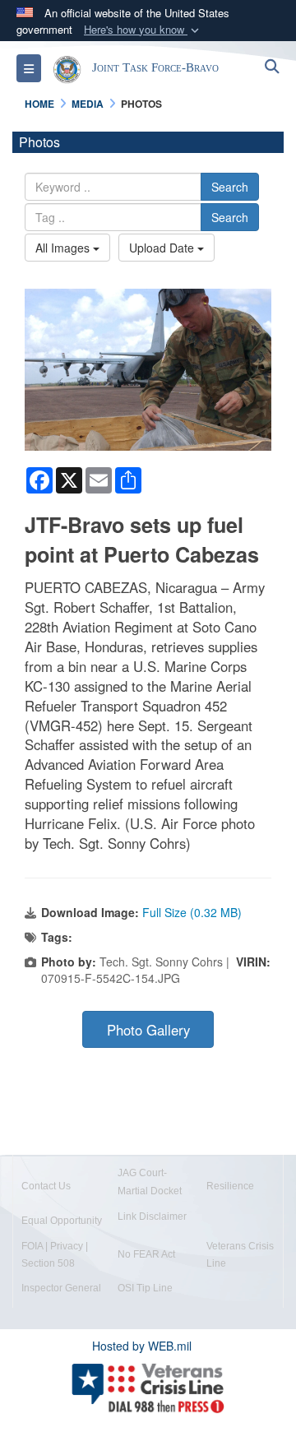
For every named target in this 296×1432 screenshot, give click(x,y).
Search (229, 186)
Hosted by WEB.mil (142, 1345)
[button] (143, 30)
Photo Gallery (148, 1030)
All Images (64, 247)
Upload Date (163, 247)
